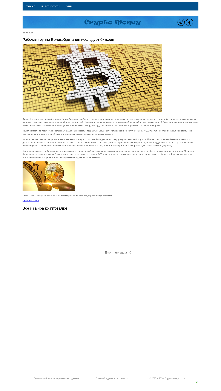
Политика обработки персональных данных (56, 378)
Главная (30, 6)
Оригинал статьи (31, 200)
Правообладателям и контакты (112, 378)
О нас (69, 6)
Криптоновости (50, 6)
